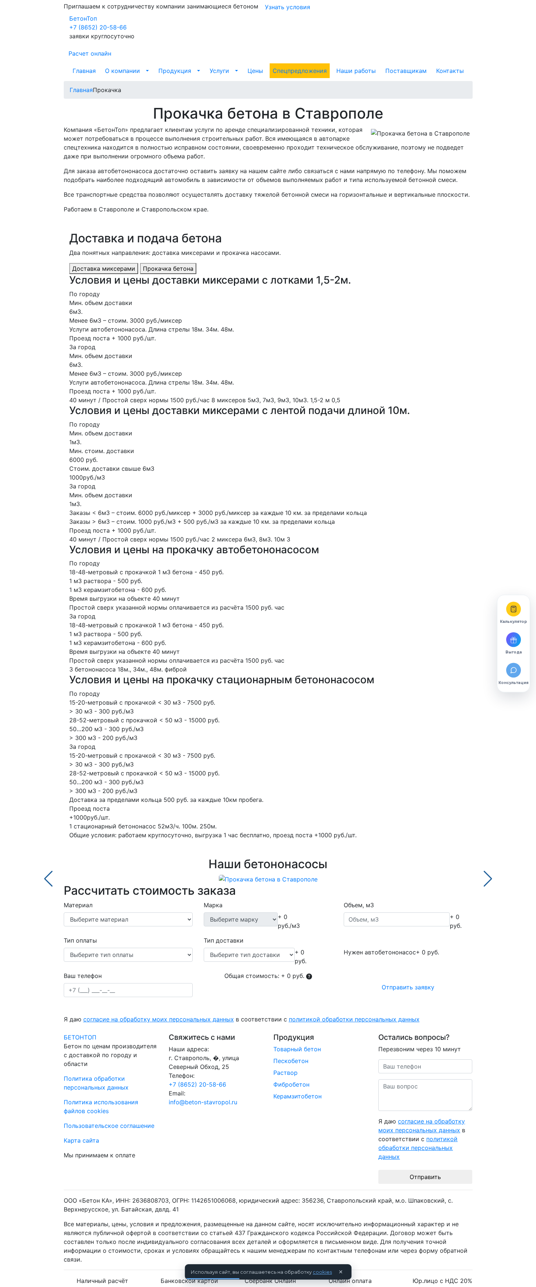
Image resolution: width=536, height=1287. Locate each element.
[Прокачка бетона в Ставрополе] (268, 879)
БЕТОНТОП (80, 1037)
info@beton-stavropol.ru (203, 1102)
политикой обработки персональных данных (354, 1019)
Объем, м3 (359, 905)
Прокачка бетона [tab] (168, 268)
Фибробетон (291, 1084)
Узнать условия (287, 7)
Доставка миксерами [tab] (103, 268)
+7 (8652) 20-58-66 (98, 27)
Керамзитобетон (297, 1096)
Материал (78, 905)
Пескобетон (290, 1061)
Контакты (450, 70)
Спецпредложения (300, 70)
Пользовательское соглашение (109, 1125)
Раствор (285, 1072)
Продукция (174, 70)
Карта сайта (81, 1140)
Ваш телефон (83, 975)
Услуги (219, 70)
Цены (255, 70)
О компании (122, 70)
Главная (84, 70)
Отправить (425, 1177)
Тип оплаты (80, 940)
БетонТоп (83, 18)
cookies (322, 1272)
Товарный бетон (297, 1049)
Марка (213, 905)
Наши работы (356, 70)
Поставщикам (406, 70)
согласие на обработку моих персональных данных (158, 1019)
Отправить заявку (408, 987)
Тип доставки (224, 940)
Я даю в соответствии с (242, 1019)
